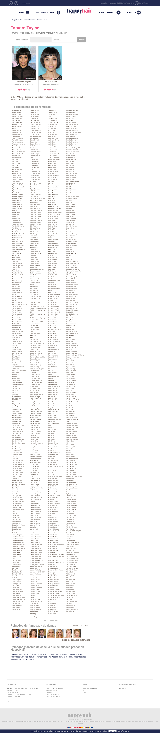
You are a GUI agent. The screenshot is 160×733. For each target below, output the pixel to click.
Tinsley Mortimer (72, 527)
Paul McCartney (71, 234)
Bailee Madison (17, 341)
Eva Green (33, 288)
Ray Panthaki (70, 300)
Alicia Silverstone (17, 169)
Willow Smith (70, 589)
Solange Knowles (72, 459)
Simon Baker (70, 449)
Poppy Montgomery (73, 263)
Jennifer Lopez (35, 562)
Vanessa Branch (71, 556)
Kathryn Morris (53, 216)
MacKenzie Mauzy (54, 492)
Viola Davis (70, 572)
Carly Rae (15, 459)
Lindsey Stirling (53, 447)
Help (84, 692)
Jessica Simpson (36, 588)
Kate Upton (52, 199)
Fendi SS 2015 (34, 335)
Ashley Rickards (17, 314)
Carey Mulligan (17, 455)
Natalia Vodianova (72, 138)
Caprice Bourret (17, 445)
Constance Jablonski (19, 597)
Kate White (51, 202)
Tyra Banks (70, 546)
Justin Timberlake (54, 158)
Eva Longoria (34, 290)
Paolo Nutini (70, 228)
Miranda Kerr (70, 113)
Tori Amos (69, 539)
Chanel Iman (16, 494)
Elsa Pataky (33, 236)
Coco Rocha (16, 576)
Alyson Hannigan (17, 183)
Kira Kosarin (52, 320)
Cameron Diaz (16, 433)
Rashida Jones (71, 298)
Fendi (32, 331)
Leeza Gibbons (53, 406)
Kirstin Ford (52, 328)
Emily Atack (34, 247)
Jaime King (34, 494)
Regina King (70, 312)
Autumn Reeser (17, 335)
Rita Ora (68, 328)
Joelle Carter (34, 615)
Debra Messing (35, 144)
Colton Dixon (16, 588)
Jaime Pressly (35, 496)
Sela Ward (69, 410)
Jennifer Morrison (36, 566)
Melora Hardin (53, 586)
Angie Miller (16, 251)
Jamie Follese (35, 513)
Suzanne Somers (72, 492)
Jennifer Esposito (36, 554)
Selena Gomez (71, 412)
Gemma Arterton (35, 361)
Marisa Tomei (52, 535)
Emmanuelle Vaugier (37, 269)
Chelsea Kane (16, 507)
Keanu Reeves (53, 240)
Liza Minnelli (52, 464)
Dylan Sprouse (35, 189)
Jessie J (33, 595)
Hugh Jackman (35, 466)
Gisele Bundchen (36, 382)
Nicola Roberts (71, 175)
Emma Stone (34, 263)
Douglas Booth (35, 175)
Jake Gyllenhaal (35, 499)
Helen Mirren (34, 441)
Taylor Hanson (71, 501)
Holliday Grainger (36, 457)
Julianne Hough (53, 138)
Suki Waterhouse (72, 488)
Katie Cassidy (52, 222)
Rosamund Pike (71, 343)
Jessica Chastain (35, 580)
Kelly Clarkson (53, 259)
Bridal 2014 (15, 400)
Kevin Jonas (52, 292)
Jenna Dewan (34, 539)
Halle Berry (33, 406)
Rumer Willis (70, 361)
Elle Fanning (34, 226)
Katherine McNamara (55, 212)
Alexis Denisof (17, 158)
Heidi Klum (34, 435)
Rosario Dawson (71, 347)
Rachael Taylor (71, 279)
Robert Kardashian (72, 333)
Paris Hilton (70, 230)
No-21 (68, 195)
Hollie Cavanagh (35, 459)
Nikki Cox (69, 187)
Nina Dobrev (70, 193)
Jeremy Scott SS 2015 (37, 572)
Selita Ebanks (70, 414)
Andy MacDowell (17, 242)
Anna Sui (15, 269)
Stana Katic (70, 480)
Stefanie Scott (71, 482)
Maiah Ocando (53, 507)
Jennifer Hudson (36, 558)
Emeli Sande (34, 240)
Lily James (51, 439)
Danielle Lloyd (35, 128)
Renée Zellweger (72, 314)
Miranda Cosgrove (72, 111)
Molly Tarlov (70, 120)
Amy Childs (15, 214)
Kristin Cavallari (53, 339)
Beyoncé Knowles (18, 367)
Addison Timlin (17, 124)
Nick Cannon (70, 163)
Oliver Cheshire (71, 206)
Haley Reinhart (35, 404)
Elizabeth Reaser (35, 222)
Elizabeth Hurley (35, 216)
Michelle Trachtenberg (56, 595)
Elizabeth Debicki (36, 210)
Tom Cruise (70, 529)
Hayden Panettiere (36, 419)
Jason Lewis (34, 529)
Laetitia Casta (52, 367)
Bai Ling (14, 339)
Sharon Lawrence (72, 425)
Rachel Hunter (71, 283)
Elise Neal (33, 206)
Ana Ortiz (15, 228)
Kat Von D (51, 183)
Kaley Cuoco (52, 163)
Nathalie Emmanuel (72, 152)
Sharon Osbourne (72, 427)
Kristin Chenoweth (54, 341)
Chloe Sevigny (16, 529)
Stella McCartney (71, 484)
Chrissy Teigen (17, 535)
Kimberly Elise (53, 314)
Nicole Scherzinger (72, 181)
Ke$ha (50, 238)
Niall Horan (70, 161)
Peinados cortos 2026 (77, 657)
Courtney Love (16, 607)
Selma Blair (70, 415)
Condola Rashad (17, 591)
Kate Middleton (53, 195)
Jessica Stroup (35, 591)
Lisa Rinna (51, 457)
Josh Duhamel (53, 122)
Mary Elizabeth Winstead (56, 544)
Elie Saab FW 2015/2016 (38, 199)
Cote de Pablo (16, 603)
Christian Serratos (18, 537)
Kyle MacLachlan (54, 349)
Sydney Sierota (71, 494)
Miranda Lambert (72, 114)
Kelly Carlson (52, 257)
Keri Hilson (52, 283)
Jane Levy (33, 521)
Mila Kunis (51, 605)
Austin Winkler (17, 333)
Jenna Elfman (34, 541)
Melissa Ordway (53, 580)
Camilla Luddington (18, 439)
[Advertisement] (50, 669)
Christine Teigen (17, 556)
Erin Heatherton (35, 279)
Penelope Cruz (71, 244)
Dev (31, 158)
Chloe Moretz (16, 527)
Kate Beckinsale (53, 185)
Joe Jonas (33, 613)
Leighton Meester (54, 410)
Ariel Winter (16, 288)
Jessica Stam (34, 589)
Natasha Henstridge (72, 150)
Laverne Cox (52, 396)
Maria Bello (52, 523)
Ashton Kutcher (17, 322)
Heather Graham (35, 427)
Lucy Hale (51, 472)
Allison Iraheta (16, 177)
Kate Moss (51, 197)
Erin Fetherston (35, 277)
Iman (32, 476)
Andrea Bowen (17, 236)
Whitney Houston (72, 578)
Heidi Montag (34, 437)
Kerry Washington (54, 288)
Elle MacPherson (36, 228)
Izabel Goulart (34, 486)
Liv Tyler (51, 459)
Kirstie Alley (52, 326)
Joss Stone (52, 126)
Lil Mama (51, 427)
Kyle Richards (52, 351)
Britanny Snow (16, 408)
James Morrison (35, 509)
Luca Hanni (52, 470)
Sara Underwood (71, 392)
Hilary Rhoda (34, 451)
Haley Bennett (34, 402)
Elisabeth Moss (35, 204)
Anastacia (15, 232)
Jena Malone (34, 535)
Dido (31, 169)
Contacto (49, 692)
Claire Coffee (16, 564)
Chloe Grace (16, 523)
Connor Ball (16, 593)
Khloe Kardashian (54, 296)
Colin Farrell (16, 586)
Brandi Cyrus (16, 390)
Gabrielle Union (35, 355)
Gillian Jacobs (35, 374)
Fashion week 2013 (36, 322)
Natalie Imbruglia (72, 142)
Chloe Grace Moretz (18, 525)
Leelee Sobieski (53, 404)
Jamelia (33, 501)
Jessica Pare (34, 586)
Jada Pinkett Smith (36, 488)
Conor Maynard (17, 595)
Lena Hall (51, 414)
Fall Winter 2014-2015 (37, 306)
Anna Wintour (16, 271)
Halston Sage (34, 408)
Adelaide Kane (17, 126)
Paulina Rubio (71, 240)
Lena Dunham (53, 412)
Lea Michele (52, 400)
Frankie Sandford (36, 347)
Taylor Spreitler (71, 509)
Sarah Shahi (70, 406)
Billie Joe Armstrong (19, 371)
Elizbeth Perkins (35, 224)
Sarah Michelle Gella (73, 402)
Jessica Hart (34, 582)
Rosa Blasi (69, 341)
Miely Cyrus (52, 599)
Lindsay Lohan (53, 445)
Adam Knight (16, 120)
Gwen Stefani (34, 392)
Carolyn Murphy (17, 468)
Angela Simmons (18, 245)
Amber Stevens (17, 204)
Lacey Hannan (53, 361)
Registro (146, 3)
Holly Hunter (34, 460)
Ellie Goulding (34, 232)
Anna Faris (15, 261)
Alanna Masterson (18, 142)
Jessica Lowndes (36, 584)
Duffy (32, 187)
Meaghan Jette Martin (55, 570)
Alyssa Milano (16, 189)
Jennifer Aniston (35, 548)
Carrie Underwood (18, 472)
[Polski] (75, 727)
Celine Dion (16, 490)
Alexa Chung (16, 146)
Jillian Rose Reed (36, 601)
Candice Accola (17, 441)
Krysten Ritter (52, 345)
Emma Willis (34, 267)
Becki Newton (16, 349)
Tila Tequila (70, 521)
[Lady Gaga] (51, 633)
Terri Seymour (71, 515)
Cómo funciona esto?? (90, 688)
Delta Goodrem (35, 146)
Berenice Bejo (17, 361)
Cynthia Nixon (34, 116)
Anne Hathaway (17, 277)
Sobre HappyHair (51, 690)
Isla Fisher (33, 482)
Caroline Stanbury (18, 464)
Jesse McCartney (36, 574)
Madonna (51, 499)
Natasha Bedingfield (73, 148)
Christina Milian (17, 550)
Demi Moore (34, 150)
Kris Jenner (52, 331)
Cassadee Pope (17, 474)
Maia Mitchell (52, 505)
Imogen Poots (35, 478)
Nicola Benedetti (71, 173)
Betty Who (15, 365)
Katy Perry (51, 236)
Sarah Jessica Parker (73, 400)
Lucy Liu (51, 474)
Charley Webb (16, 496)
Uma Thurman (71, 548)
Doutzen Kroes (35, 177)
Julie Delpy (52, 146)
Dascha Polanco (35, 132)
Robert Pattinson (71, 335)
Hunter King (34, 470)
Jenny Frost (34, 568)
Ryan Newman (71, 371)
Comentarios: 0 (20, 84)
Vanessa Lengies (72, 560)
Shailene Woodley (72, 419)
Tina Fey (69, 525)
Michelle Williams (54, 597)
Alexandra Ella (16, 150)
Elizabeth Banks (35, 208)
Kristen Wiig (52, 337)
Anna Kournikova (17, 265)
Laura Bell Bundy (53, 376)
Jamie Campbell (35, 511)
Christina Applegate (18, 544)
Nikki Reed (70, 191)
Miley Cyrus (52, 609)
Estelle (32, 284)
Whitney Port (70, 580)
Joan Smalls (34, 603)
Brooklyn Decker (17, 423)
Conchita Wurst (17, 589)
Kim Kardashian (53, 306)
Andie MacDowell (18, 234)
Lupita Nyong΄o (53, 480)
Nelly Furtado (70, 156)
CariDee (14, 457)
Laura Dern (52, 380)
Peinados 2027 (28, 660)
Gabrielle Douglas (36, 353)
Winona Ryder (71, 591)
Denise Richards (35, 152)
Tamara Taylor (71, 496)
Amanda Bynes (17, 193)
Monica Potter (71, 122)
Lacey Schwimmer (54, 363)
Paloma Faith (70, 224)
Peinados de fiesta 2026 (38, 657)
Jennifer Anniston (36, 550)
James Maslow (35, 507)
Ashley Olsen (16, 310)
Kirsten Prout (52, 324)
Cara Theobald (17, 453)
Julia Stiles (52, 136)
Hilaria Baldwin (35, 445)
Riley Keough (70, 326)
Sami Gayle (70, 382)
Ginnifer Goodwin (36, 380)
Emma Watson (35, 265)
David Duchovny (35, 136)
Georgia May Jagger (37, 369)
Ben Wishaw (16, 359)
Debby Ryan (34, 142)
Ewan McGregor (35, 302)
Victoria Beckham (72, 568)
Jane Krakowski (35, 519)
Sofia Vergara (70, 457)
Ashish (14, 300)
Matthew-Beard (53, 560)
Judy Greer (52, 130)
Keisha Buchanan (54, 245)
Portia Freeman (71, 267)
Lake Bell (51, 371)
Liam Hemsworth (54, 423)
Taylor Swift (70, 511)
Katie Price (52, 230)
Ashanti (14, 294)
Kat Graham (52, 181)
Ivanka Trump (34, 484)
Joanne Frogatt (35, 607)
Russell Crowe (71, 363)
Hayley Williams (35, 423)
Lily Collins (51, 437)
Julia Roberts (52, 134)
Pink (67, 257)
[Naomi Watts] (24, 633)
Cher (13, 511)
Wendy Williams (71, 576)
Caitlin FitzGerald (17, 429)
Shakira (68, 421)
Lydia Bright (52, 486)
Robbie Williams (71, 331)
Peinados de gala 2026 (19, 657)
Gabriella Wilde (35, 351)
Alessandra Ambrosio (19, 144)
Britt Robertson (17, 414)
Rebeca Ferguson (72, 302)
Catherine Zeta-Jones (19, 484)
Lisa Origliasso (53, 455)
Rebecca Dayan (71, 304)
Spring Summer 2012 (73, 472)
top (81, 626)
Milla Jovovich (53, 611)
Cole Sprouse (16, 584)
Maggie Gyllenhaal (54, 503)
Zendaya (69, 599)
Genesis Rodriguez (36, 363)
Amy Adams (16, 212)
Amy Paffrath (16, 218)
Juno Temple (52, 152)
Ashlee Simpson (17, 302)
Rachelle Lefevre (72, 294)
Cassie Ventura (17, 476)
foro (86, 626)
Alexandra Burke (17, 148)
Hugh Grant (34, 464)
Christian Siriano (17, 539)
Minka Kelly (52, 613)
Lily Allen (51, 433)
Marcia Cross (52, 517)
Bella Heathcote (17, 353)
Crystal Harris (34, 111)
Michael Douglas (54, 589)
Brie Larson (16, 402)
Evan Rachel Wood (36, 296)
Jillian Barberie (35, 599)
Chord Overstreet (17, 531)
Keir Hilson (52, 242)
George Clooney (35, 365)
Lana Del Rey (52, 373)
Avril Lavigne (16, 337)
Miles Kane (52, 607)
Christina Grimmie (18, 546)
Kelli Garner (52, 251)
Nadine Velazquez (72, 130)
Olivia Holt (69, 208)
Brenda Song (16, 396)
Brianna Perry (16, 398)
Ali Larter (15, 161)
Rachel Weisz (70, 290)
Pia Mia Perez (71, 255)
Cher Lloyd (15, 513)
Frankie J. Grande (36, 345)
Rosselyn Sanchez (72, 357)
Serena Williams (71, 417)
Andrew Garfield (17, 238)
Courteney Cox (17, 605)
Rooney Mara (70, 339)
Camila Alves (16, 435)
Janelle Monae (35, 523)
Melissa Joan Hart (54, 578)
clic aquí (24, 99)
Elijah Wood (34, 202)
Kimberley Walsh (53, 308)
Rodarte (69, 337)
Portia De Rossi (71, 265)
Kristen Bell (52, 333)
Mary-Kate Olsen (53, 550)
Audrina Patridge (17, 331)
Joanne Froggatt (35, 609)
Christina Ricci (17, 554)
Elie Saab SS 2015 (36, 200)
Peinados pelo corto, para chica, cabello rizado (22, 688)
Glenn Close (34, 386)
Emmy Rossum (35, 271)
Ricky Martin (70, 320)
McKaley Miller (53, 566)
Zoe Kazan (69, 603)
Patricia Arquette (71, 232)
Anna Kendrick (17, 263)
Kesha (50, 290)
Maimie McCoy (53, 509)
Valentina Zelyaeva (72, 552)
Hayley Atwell (34, 421)
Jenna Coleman (35, 537)
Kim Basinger (52, 302)
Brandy (14, 392)
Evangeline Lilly (35, 298)
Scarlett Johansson (72, 408)
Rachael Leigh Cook (73, 277)
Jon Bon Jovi (52, 118)
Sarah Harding (71, 396)
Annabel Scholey (17, 273)
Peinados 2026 (16, 660)
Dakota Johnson (35, 122)
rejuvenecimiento (13, 701)
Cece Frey (15, 488)
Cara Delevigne (17, 447)
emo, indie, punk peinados (16, 699)
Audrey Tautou (17, 328)
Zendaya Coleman (72, 601)
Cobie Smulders (17, 574)
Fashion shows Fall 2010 (38, 308)
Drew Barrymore (35, 183)
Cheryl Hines (16, 517)
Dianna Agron (34, 167)
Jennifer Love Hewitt (37, 564)
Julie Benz (51, 142)
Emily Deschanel (35, 253)
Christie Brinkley (17, 541)
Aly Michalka (16, 181)
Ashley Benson (17, 306)
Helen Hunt (34, 439)
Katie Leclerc (52, 226)
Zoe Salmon (70, 607)
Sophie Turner (71, 468)
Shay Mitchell (70, 433)
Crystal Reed (34, 113)
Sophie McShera (72, 464)
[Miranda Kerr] (33, 633)
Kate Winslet (52, 204)
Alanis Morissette (17, 140)
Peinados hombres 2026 (38, 654)
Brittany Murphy (17, 417)
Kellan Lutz (52, 249)
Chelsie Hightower (18, 509)
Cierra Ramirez (17, 560)
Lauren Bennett (53, 388)
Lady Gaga (51, 365)
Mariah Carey (52, 527)
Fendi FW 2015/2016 (36, 333)
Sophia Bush (70, 460)
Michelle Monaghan (55, 591)
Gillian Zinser (34, 376)
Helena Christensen (36, 443)
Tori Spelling (70, 541)
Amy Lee (15, 216)
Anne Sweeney (17, 281)
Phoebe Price (71, 253)
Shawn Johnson (71, 431)
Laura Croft (51, 378)
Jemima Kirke (35, 533)
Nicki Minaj (70, 167)
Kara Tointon (52, 165)
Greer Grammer (35, 388)
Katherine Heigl (53, 210)
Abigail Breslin (17, 113)
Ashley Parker (16, 312)
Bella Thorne (16, 355)
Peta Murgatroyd (71, 245)
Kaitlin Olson (52, 161)
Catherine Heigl (17, 482)
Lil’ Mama (51, 441)
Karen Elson (52, 167)
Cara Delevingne (17, 449)
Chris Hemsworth (17, 533)
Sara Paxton (70, 388)
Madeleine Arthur (54, 496)
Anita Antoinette (17, 253)
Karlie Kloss (52, 173)
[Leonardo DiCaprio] (42, 633)
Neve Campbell (71, 159)
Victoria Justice (71, 570)
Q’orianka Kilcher (72, 275)
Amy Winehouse (17, 224)
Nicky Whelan (70, 171)
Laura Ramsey (53, 384)
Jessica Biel (34, 578)
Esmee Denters (35, 283)
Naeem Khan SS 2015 (73, 132)
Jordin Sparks (53, 120)
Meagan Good (53, 568)
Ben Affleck (16, 357)
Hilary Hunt (33, 449)
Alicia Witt (15, 171)
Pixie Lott (69, 259)
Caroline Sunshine (18, 466)
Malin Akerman (53, 511)
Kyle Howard (52, 347)
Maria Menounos (54, 525)
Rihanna (69, 322)
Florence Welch (35, 341)
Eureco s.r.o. (88, 719)
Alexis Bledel (16, 156)
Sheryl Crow (70, 441)
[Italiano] (87, 727)
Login (141, 3)
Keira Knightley (53, 244)
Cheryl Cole (16, 515)
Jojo (49, 116)
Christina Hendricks (18, 548)
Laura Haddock (53, 382)
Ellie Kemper (34, 234)
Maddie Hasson (53, 494)
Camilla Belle (16, 437)
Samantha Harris (71, 378)
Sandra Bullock (71, 384)
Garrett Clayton (35, 359)
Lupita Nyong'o (53, 482)
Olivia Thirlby (70, 214)
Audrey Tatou (16, 326)
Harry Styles (34, 417)
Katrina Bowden (53, 234)
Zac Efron (69, 597)
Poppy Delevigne (72, 261)
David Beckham (35, 134)
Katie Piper (52, 228)
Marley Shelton (53, 539)
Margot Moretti (53, 519)
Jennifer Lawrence (36, 560)
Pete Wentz (70, 247)
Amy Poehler (16, 220)
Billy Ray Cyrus (16, 374)
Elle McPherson (35, 230)
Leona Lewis (52, 417)
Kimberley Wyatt (53, 310)
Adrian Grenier (17, 130)
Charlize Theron (17, 499)
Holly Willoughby (35, 462)
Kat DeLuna (52, 177)
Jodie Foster (34, 611)
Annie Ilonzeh (16, 283)
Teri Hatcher (70, 513)
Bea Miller (15, 347)
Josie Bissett (52, 124)
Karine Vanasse (53, 171)
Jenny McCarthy (35, 570)
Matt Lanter (52, 552)
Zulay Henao (70, 611)
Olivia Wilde (70, 216)
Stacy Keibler (70, 478)
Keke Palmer (52, 247)
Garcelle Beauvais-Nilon (38, 357)
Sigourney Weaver (72, 447)
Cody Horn (15, 578)
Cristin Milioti (16, 609)
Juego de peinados (52, 695)
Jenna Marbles (35, 543)
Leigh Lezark (52, 408)
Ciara (13, 558)
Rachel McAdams (72, 284)
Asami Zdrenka (17, 292)
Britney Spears (17, 410)
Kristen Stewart (53, 335)
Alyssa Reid (16, 191)
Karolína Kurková (53, 175)
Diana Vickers (34, 159)
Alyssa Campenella (18, 187)
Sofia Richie (70, 455)
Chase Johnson (17, 505)
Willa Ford (69, 582)
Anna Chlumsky (17, 259)
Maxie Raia (51, 564)
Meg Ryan (51, 572)
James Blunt (34, 503)
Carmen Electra (17, 462)
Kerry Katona (52, 286)
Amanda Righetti (17, 197)
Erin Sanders (34, 281)
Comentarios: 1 (46, 84)
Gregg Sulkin (34, 390)
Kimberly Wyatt (53, 318)
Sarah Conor (70, 394)
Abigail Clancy (16, 114)
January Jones (35, 525)
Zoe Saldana (70, 605)
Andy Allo (15, 240)
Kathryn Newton (53, 218)
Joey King (33, 617)
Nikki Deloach (71, 189)
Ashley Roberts (17, 316)
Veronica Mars (71, 566)
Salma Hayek (70, 374)
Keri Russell (52, 284)
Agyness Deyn (16, 136)
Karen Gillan (52, 169)
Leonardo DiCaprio (54, 419)
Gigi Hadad (33, 373)
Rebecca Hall (70, 306)
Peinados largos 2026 (19, 654)
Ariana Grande (16, 286)
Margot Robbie (53, 521)
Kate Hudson (52, 189)
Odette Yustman (71, 199)
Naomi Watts (70, 136)
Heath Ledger (34, 425)
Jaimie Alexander (36, 498)
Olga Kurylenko (71, 204)
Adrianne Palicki (17, 134)
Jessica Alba (34, 576)
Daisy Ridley (34, 118)
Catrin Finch (16, 486)
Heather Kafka (34, 429)
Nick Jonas (70, 165)
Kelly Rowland (52, 271)
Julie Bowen (52, 144)
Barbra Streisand (17, 343)
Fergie (32, 337)
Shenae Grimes (71, 437)
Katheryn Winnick (54, 214)
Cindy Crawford (17, 562)
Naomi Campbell (72, 134)
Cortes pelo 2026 (12, 692)
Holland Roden (35, 455)
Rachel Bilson (71, 281)
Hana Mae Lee (35, 410)
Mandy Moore (52, 513)
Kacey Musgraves (54, 159)
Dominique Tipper (36, 173)
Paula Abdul (70, 238)
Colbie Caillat (16, 582)
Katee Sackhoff (53, 206)
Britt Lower (15, 412)
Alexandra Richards (18, 152)
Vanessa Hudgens (72, 558)
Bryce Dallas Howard (19, 425)
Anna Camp (16, 257)
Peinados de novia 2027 (77, 654)
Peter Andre (70, 249)
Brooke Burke (16, 421)
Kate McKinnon (53, 193)
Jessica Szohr (35, 593)
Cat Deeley (15, 478)
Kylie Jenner (52, 353)
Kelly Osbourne (53, 265)
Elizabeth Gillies (35, 212)
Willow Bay (69, 588)
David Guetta (34, 138)
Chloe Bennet (16, 519)
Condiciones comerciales (54, 688)
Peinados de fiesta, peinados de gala (19, 695)
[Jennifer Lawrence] (68, 633)
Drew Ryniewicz (35, 185)
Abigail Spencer (17, 116)
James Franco (35, 505)
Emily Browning (35, 251)
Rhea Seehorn (71, 316)
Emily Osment (34, 257)
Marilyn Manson (53, 529)
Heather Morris (35, 433)
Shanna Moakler (71, 423)
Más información (123, 731)
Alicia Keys (15, 167)
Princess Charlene (72, 269)
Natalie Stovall (71, 146)
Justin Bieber (52, 156)
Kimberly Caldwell (54, 312)
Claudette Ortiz (17, 570)
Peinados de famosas (28, 20)
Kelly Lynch (52, 261)
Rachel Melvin (71, 286)
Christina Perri (16, 552)
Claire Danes (16, 566)
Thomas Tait (70, 517)
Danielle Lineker (35, 126)
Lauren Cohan (53, 390)
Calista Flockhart (17, 431)
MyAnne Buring (71, 126)
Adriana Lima (16, 132)
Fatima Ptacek (35, 324)
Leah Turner (52, 402)
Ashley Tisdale (17, 320)
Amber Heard (16, 200)
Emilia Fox (33, 245)
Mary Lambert (52, 548)
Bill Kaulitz (15, 369)
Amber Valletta (17, 206)
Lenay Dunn (52, 415)
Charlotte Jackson (18, 501)
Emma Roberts (35, 261)
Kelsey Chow (52, 273)
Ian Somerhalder (35, 472)
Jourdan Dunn (53, 128)
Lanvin (50, 374)
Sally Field (69, 373)
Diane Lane (34, 165)
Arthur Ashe (16, 290)
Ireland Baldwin (35, 480)
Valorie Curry (70, 554)
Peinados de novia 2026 (58, 654)
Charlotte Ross (17, 503)
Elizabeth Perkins (36, 220)
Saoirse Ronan (71, 386)
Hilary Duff (33, 447)
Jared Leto (33, 527)
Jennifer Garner (35, 556)
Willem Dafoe (70, 586)
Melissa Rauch (53, 582)
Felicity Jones (34, 329)
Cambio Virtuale (77, 11)
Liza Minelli (52, 462)
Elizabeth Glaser (35, 214)
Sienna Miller (70, 445)
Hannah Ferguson (36, 412)
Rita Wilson (70, 329)
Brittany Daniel (16, 415)
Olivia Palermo (71, 212)
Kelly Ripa (51, 269)
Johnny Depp (52, 113)
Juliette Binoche (53, 148)
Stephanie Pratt (71, 486)
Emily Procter (34, 259)
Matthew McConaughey (56, 554)
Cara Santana (16, 451)
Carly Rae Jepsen (18, 460)
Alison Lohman (17, 173)
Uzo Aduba (70, 550)
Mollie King (70, 118)
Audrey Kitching (17, 324)
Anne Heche (16, 279)
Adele (14, 128)
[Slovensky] (68, 727)
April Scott (15, 284)
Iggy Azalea (34, 474)
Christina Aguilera (18, 543)
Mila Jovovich (52, 603)
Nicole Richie (70, 179)
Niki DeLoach (70, 183)
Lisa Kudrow (52, 451)
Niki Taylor (69, 185)
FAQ (83, 690)
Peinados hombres (13, 697)
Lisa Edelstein (52, 449)
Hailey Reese (34, 400)
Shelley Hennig (71, 435)
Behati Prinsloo (17, 351)
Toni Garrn (69, 537)
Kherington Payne (54, 294)
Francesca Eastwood (37, 343)
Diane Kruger (34, 163)
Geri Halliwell (34, 371)
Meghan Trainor (53, 576)
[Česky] (70, 727)
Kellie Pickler (52, 253)
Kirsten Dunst (52, 322)
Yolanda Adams (71, 595)
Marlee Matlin (52, 537)
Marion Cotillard (53, 531)
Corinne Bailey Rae (18, 601)
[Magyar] (73, 727)
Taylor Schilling (71, 507)
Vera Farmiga (70, 564)
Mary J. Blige (52, 546)
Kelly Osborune (53, 263)
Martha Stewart (53, 541)
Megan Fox (52, 574)
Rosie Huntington (72, 353)
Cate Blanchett (17, 480)
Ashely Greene (17, 296)
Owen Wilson (70, 222)
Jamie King (34, 515)
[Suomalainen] (92, 727)
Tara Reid (69, 498)
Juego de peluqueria (53, 697)
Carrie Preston (17, 470)
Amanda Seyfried (17, 199)
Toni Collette (70, 535)
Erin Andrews (34, 275)
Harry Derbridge (35, 415)
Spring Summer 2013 (73, 474)
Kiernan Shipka (53, 298)
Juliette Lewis (52, 150)
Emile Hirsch (34, 242)
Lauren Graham (53, 394)
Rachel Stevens (71, 288)
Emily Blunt (33, 249)
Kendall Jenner (53, 279)
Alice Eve (15, 165)
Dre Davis (33, 181)
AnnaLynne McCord (18, 275)
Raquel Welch (71, 296)
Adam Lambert (17, 122)
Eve (31, 300)
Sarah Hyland (70, 398)
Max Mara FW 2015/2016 (56, 562)
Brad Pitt (15, 386)
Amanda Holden (17, 195)
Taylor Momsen (71, 505)
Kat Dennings (52, 179)
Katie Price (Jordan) (55, 232)
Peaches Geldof (71, 242)
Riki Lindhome (71, 324)
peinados (26, 3)
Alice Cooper (16, 163)
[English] (77, 727)
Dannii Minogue (35, 130)
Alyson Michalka (17, 185)
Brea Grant (15, 394)
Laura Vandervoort (54, 386)
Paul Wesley (70, 236)
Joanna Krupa (34, 605)
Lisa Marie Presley (54, 453)
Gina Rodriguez (35, 378)
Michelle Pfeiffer (54, 593)
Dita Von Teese (35, 171)
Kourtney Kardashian (55, 329)
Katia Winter (52, 220)
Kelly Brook (52, 255)
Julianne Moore (53, 140)
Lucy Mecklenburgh (55, 476)
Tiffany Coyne (70, 519)
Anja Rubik (15, 255)
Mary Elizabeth (53, 543)
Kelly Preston (52, 267)
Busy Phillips (16, 427)
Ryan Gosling (70, 369)
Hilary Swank (34, 453)
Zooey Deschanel (72, 609)
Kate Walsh (52, 200)
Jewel (32, 597)
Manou (50, 515)
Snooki (68, 453)
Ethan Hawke (34, 286)
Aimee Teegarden (18, 138)
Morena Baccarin (72, 124)
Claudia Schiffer (17, 572)
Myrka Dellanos (71, 128)
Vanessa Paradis (71, 562)
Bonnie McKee (17, 382)
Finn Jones (34, 339)
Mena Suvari (52, 588)
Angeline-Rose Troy (18, 249)
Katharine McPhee (54, 208)
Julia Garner (52, 132)
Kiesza (50, 300)
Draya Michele (35, 179)
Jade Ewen (33, 490)
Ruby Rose (69, 359)
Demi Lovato (34, 148)
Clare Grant (15, 568)
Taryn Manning (71, 499)
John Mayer (52, 111)
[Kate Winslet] (60, 633)
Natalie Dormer (71, 140)
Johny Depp (52, 114)
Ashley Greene (17, 308)
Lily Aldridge (52, 431)
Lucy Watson (52, 478)
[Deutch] (80, 727)
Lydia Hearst (52, 488)
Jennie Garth (34, 546)
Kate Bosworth (53, 187)
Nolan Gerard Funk (72, 197)
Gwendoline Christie (37, 394)
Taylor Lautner (71, 503)
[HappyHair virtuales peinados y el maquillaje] (80, 714)
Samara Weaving (71, 380)
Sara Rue (69, 390)
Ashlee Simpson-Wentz (20, 304)
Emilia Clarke (34, 244)
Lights (50, 425)
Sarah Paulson (71, 404)
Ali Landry (15, 159)
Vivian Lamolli (71, 574)
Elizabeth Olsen (35, 218)
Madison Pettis (53, 498)
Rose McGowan (71, 351)
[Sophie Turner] (16, 633)
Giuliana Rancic (35, 384)
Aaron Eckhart (16, 111)
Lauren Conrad (53, 392)
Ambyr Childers (17, 208)
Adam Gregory (17, 118)
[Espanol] (82, 727)
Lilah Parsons (52, 429)
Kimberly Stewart (53, 316)
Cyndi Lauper (34, 114)
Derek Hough (34, 154)
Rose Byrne (70, 349)
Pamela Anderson (72, 226)
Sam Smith (70, 376)
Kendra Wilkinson (54, 281)
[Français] (85, 727)
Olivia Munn (70, 210)
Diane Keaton (34, 161)
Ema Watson (34, 238)
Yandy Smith (70, 593)
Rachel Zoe (70, 292)
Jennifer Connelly (36, 552)
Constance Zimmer (18, 599)
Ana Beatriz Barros (18, 226)
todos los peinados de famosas (76, 640)
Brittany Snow (16, 419)
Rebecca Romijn (72, 308)
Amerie (14, 210)
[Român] (89, 727)
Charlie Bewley (17, 498)
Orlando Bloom (71, 220)
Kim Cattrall (52, 304)
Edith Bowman (35, 193)
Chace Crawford (17, 492)
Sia (67, 443)
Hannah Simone (35, 414)
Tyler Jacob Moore (72, 544)
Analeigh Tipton (17, 230)
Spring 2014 (70, 470)
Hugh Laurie (34, 468)
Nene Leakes (70, 158)
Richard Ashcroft (72, 318)
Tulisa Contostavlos (72, 543)
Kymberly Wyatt (53, 357)
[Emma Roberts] (77, 633)
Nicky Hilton (70, 169)
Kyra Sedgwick (53, 359)
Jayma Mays (34, 531)
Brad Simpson (16, 388)
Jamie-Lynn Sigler (36, 517)
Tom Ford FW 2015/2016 (74, 531)
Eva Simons (34, 294)
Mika (49, 601)
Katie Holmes (52, 224)
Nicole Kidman (71, 177)
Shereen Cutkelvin (72, 439)
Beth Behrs (15, 363)
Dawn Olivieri (34, 140)
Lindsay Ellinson (53, 443)
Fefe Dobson (34, 328)
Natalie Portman (71, 144)
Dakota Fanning (35, 120)
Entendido (112, 731)
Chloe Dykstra (16, 521)
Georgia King (34, 367)
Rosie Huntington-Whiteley (75, 355)
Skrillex (68, 451)
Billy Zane (15, 376)
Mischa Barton (71, 116)
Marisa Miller (52, 533)
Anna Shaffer (16, 267)
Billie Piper (15, 373)
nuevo (75, 626)
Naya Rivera (70, 154)
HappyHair (15, 20)
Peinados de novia (13, 690)
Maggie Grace (53, 501)
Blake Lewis (16, 378)
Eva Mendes (34, 292)
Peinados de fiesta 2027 (58, 657)
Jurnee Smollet (53, 154)
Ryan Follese (70, 367)
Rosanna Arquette (72, 345)
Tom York (69, 533)
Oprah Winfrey (71, 218)
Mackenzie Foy (53, 490)
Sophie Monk (70, 466)
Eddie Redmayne (35, 191)
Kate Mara (51, 191)
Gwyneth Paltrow (35, 396)
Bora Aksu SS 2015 (18, 384)
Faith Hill (33, 304)
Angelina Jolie (17, 247)
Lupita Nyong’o (53, 484)
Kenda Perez (52, 277)
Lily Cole (51, 435)
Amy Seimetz (16, 222)
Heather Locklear (36, 431)
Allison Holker (16, 175)
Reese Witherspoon (73, 310)
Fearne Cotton (34, 326)
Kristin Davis (52, 343)
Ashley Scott (16, 318)
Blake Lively (16, 380)
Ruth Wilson (70, 365)
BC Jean (15, 345)
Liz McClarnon (53, 460)
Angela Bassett (17, 244)
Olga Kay (69, 202)
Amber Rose (16, 202)
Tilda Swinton (70, 523)
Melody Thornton (54, 584)
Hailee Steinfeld (35, 398)
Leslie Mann (52, 421)
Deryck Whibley (35, 156)
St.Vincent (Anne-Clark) (74, 476)
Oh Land (69, 200)
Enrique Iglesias (35, 273)
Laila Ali (50, 369)
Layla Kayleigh (53, 398)
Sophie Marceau (71, 462)
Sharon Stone (70, 429)
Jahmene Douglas (36, 492)
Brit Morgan (16, 406)
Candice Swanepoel (18, 443)
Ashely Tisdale (17, 298)
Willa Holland (70, 584)
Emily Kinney (34, 255)
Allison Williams (17, 179)
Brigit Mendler (16, 404)
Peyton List (70, 251)
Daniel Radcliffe (35, 124)
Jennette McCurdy (36, 544)
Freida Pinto (34, 349)
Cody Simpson (17, 580)
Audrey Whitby (16, 329)
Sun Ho (68, 490)
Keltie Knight (52, 275)
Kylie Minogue (53, 355)
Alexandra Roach (17, 154)
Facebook (122, 688)
